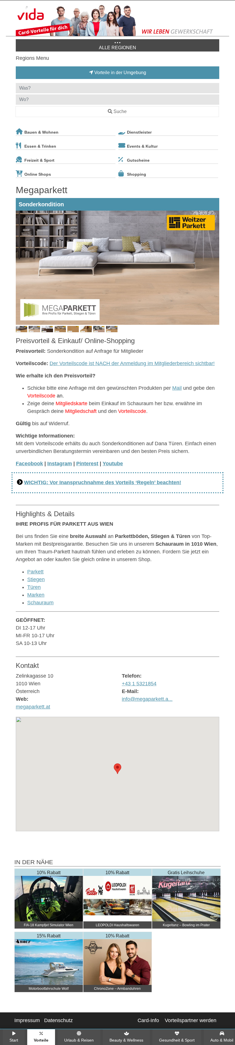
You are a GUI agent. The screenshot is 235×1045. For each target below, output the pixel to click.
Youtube (113, 463)
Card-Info (148, 1020)
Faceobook (29, 463)
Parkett (35, 572)
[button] (117, 768)
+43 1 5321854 (139, 683)
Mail (177, 388)
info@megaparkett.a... (147, 699)
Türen (34, 587)
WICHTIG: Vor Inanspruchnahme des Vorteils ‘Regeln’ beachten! (102, 482)
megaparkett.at (33, 707)
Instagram (59, 463)
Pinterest (87, 463)
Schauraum (40, 602)
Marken (35, 595)
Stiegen (36, 579)
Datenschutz (58, 1020)
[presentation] (21, 268)
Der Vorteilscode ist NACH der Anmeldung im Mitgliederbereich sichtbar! (132, 363)
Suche (120, 111)
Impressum (27, 1020)
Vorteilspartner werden (190, 1020)
